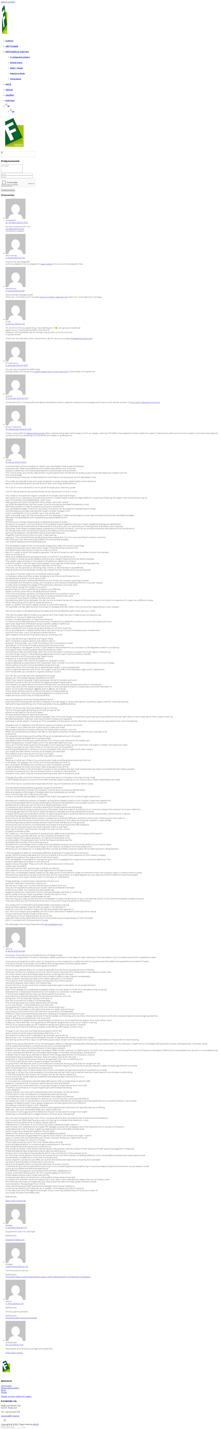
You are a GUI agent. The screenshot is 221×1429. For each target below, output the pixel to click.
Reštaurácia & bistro (10, 1388)
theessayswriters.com (81, 338)
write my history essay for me (54, 297)
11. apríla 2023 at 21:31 (15, 258)
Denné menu (16, 63)
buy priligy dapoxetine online (145, 402)
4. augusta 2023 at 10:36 (17, 365)
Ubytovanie (6, 1386)
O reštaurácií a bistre (20, 57)
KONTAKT (10, 101)
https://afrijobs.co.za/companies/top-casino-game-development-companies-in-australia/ (48, 1277)
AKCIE (8, 84)
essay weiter (46, 264)
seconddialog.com (53, 924)
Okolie (4, 1392)
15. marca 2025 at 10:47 (16, 462)
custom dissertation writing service (50, 371)
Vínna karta (15, 79)
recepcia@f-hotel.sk (10, 1416)
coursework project (15, 229)
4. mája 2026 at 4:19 (14, 1304)
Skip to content (8, 2)
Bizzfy (36, 1424)
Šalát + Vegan (16, 68)
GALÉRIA (10, 95)
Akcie (3, 1390)
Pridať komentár (8, 190)
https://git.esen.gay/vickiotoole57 (21, 1318)
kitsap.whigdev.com (15, 1240)
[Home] (32, 148)
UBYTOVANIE (12, 46)
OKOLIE (9, 90)
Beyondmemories (36, 433)
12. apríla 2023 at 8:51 (15, 291)
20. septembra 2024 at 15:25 (18, 429)
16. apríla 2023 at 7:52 (15, 324)
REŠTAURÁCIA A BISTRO (17, 52)
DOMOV (9, 41)
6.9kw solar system (14, 1353)
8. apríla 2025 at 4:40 (15, 951)
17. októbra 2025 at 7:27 (16, 1227)
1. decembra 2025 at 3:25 (17, 1266)
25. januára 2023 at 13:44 (17, 222)
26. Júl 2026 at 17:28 (14, 1345)
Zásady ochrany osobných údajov (16, 1396)
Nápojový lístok (17, 73)
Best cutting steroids (16, 1201)
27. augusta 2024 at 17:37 (17, 398)
